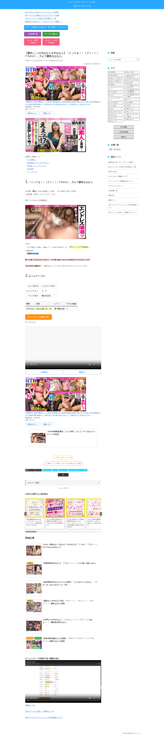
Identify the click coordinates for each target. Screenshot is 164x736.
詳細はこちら (30, 705)
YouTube (30, 169)
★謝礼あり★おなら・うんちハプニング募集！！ (44, 22)
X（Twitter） (32, 160)
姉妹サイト (112, 200)
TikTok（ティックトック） (37, 166)
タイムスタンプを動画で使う (38, 317)
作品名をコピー (32, 113)
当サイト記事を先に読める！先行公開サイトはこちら (46, 27)
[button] (63, 482)
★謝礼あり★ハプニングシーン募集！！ (122, 162)
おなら (55, 470)
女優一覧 (111, 195)
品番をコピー (47, 113)
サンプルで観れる (51, 34)
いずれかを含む (123, 132)
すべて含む (123, 127)
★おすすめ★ (47, 470)
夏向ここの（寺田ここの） (34, 470)
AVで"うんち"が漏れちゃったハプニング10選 (42, 15)
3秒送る (82, 372)
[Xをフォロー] (63, 474)
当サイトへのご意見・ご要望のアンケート (122, 212)
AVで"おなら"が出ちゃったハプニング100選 (41, 12)
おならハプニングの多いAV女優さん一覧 (40, 18)
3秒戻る (44, 372)
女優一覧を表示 (115, 149)
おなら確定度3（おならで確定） (78, 470)
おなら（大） (63, 470)
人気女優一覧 (33, 34)
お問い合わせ (112, 171)
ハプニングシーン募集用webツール (120, 181)
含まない (123, 137)
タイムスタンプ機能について (118, 176)
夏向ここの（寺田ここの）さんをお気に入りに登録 (63, 463)
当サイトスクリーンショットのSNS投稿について (44, 717)
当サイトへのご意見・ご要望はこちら (39, 711)
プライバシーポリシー (115, 186)
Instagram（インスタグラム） (38, 163)
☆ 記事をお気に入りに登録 (63, 457)
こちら (33, 322)
